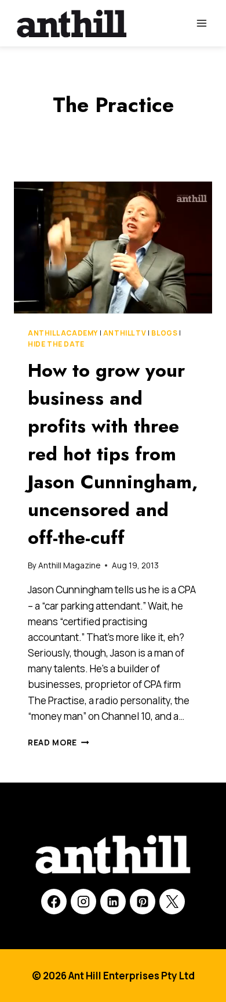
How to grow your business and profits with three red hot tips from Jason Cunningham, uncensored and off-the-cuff (113, 454)
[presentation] (113, 247)
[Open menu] (201, 23)
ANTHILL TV (125, 333)
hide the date (56, 344)
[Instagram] (83, 901)
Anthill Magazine (69, 565)
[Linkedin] (113, 901)
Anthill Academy (63, 333)
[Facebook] (54, 901)
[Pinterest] (142, 901)
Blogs (164, 333)
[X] (172, 901)
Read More (58, 742)
